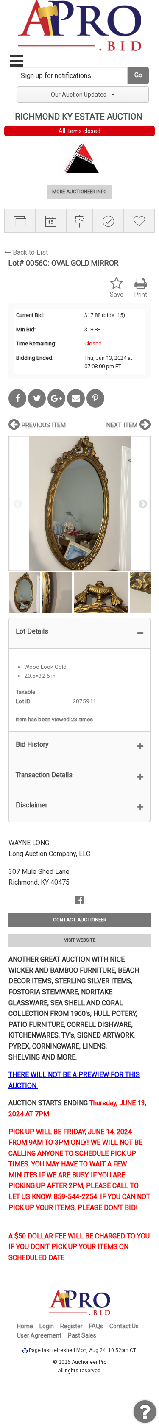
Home (25, 1326)
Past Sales (82, 1335)
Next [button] (142, 503)
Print (140, 294)
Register (71, 1326)
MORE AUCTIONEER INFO (79, 192)
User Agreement (39, 1335)
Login (46, 1326)
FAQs (96, 1326)
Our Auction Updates (78, 94)
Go (138, 75)
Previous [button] (17, 503)
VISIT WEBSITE (79, 940)
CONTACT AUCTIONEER (79, 920)
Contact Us (124, 1326)
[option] (79, 503)
